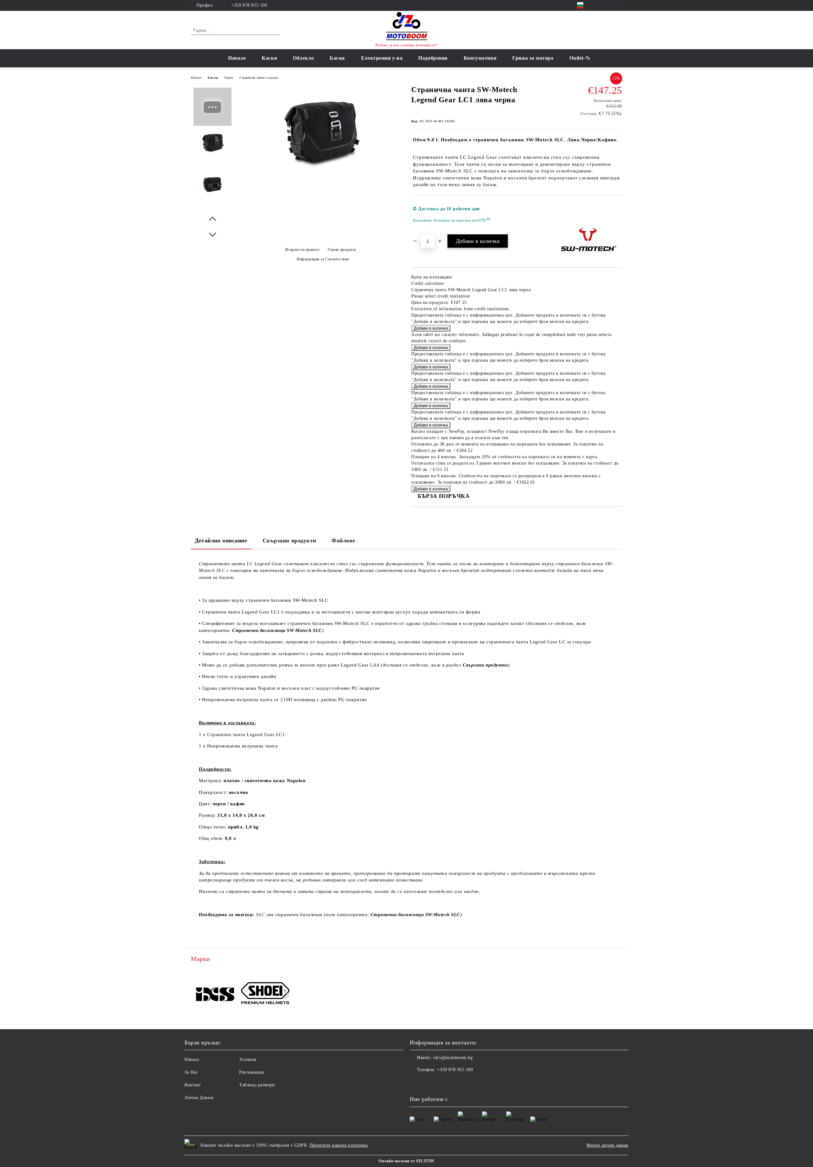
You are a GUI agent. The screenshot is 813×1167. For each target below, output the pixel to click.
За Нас (191, 1072)
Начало (237, 58)
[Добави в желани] (617, 214)
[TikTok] (618, 5)
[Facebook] (599, 5)
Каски (269, 58)
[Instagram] (609, 5)
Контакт (193, 1085)
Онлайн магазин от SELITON (406, 1161)
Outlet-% (580, 58)
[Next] (285, 995)
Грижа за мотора (532, 58)
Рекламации (251, 1072)
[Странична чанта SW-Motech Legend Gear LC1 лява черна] (320, 172)
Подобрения (433, 58)
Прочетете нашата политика (339, 1145)
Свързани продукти (290, 540)
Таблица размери (257, 1085)
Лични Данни (199, 1097)
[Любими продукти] (606, 30)
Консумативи (480, 58)
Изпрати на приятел (302, 249)
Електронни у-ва (381, 58)
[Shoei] (265, 994)
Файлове (343, 540)
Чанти (228, 77)
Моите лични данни (607, 1145)
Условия (247, 1059)
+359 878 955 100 (249, 5)
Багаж (337, 58)
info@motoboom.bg (453, 1057)
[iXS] (215, 994)
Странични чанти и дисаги (258, 77)
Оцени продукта (342, 249)
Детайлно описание (221, 540)
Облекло (303, 58)
